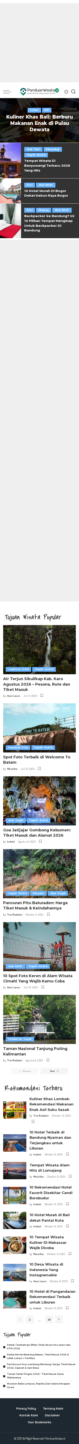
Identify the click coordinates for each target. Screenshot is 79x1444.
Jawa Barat (46, 185)
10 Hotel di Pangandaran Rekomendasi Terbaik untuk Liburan (52, 1296)
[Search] (73, 91)
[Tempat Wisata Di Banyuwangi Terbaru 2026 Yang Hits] (10, 160)
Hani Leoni (13, 695)
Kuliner (34, 110)
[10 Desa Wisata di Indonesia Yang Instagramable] (14, 1272)
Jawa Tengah (15, 820)
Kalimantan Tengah (20, 1039)
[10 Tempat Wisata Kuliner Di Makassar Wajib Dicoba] (14, 1245)
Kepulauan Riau (18, 748)
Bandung (44, 210)
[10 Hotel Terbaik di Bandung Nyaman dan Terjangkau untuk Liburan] (14, 1143)
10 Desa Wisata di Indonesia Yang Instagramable (46, 1269)
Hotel (29, 185)
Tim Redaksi (14, 914)
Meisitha (12, 768)
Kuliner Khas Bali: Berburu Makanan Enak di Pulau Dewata (39, 123)
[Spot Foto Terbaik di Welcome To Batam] (39, 727)
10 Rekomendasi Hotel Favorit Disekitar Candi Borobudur (50, 1192)
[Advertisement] (39, 42)
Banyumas (38, 893)
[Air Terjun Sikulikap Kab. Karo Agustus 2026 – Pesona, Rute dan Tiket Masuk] (39, 649)
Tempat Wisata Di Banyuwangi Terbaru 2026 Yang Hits (47, 165)
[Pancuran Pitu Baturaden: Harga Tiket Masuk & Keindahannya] (39, 873)
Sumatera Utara (18, 669)
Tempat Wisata (36, 155)
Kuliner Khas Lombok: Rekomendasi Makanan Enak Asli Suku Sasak (51, 1104)
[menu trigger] (8, 91)
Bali (47, 110)
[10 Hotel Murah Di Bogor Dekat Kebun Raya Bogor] (10, 190)
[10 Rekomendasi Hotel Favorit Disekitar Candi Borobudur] (14, 1195)
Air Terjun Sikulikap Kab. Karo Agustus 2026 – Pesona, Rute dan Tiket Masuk (36, 684)
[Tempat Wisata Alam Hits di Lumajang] (14, 1170)
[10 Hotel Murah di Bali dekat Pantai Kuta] (14, 1220)
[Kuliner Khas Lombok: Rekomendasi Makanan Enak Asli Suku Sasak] (14, 1110)
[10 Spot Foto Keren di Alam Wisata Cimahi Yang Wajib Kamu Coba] (39, 946)
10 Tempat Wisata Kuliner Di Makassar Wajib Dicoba (48, 1242)
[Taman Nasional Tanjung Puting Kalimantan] (39, 1019)
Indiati (11, 841)
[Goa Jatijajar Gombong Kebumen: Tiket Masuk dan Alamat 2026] (39, 800)
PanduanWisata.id (55, 1438)
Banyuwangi (52, 149)
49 (49, 1319)
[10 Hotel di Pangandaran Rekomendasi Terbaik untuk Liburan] (14, 1299)
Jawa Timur (33, 149)
